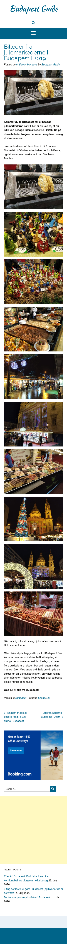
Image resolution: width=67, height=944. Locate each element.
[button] (33, 33)
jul (49, 697)
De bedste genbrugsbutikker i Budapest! (27, 897)
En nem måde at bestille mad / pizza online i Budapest (15, 717)
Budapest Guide (33, 8)
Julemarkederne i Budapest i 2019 (52, 715)
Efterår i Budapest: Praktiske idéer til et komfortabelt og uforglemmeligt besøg (26, 878)
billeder (42, 697)
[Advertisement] (33, 830)
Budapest (20, 697)
